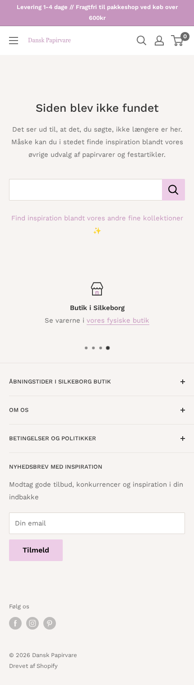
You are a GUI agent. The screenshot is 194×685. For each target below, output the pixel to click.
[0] (177, 40)
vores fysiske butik (118, 320)
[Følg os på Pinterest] (49, 623)
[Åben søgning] (142, 41)
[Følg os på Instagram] (32, 623)
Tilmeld (36, 550)
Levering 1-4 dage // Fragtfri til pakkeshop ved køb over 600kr (97, 12)
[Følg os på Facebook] (15, 623)
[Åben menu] (13, 40)
